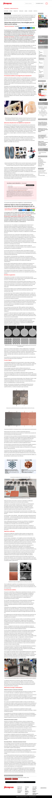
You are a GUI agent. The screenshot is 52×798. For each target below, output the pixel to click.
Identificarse (19, 787)
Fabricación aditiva (41, 77)
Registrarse (19, 788)
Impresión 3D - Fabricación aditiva (11, 8)
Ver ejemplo (24, 183)
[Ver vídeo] (43, 42)
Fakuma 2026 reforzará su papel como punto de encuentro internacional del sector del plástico (42, 124)
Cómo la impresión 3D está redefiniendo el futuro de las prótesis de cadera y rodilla (42, 137)
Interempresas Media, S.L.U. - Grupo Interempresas (27, 796)
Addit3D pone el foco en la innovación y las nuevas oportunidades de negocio (43, 130)
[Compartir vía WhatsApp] (33, 28)
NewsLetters (19, 790)
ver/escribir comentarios (20, 782)
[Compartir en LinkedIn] (31, 28)
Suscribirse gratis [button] (39, 3)
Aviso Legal (15, 190)
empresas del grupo (26, 193)
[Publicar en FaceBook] (26, 28)
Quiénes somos (26, 794)
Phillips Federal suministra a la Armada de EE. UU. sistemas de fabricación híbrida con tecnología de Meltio (43, 143)
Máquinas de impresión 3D (41, 59)
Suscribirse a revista (19, 792)
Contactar (27, 787)
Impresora (41, 67)
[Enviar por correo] (23, 28)
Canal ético (26, 789)
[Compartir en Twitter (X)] (28, 28)
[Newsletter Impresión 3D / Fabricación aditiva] (43, 89)
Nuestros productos (27, 791)
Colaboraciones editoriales (35, 794)
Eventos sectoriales (41, 175)
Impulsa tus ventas (41, 171)
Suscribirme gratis (30, 185)
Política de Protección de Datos (22, 190)
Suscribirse (43, 99)
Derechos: (12, 194)
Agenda (39, 158)
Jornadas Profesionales (42, 170)
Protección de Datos (35, 789)
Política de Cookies (34, 791)
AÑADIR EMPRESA (43, 787)
